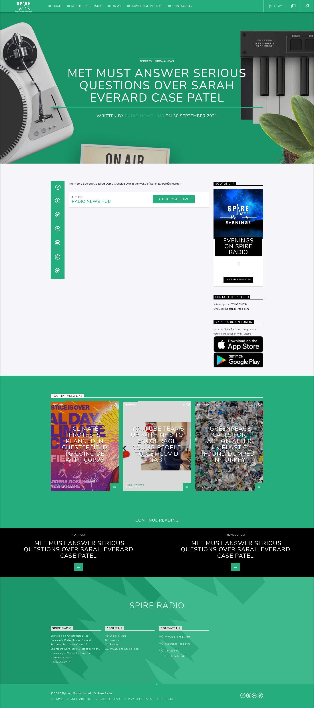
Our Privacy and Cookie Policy (122, 649)
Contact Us (182, 6)
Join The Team (110, 699)
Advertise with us (148, 6)
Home (57, 6)
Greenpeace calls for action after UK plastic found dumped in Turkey (229, 444)
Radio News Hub (144, 116)
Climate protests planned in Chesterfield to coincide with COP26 (84, 444)
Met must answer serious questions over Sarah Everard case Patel (78, 549)
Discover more (59, 662)
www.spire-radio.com (177, 637)
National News (164, 61)
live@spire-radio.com (236, 309)
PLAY (277, 6)
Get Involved (112, 640)
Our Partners (112, 644)
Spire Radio (59, 484)
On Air (117, 6)
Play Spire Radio (140, 699)
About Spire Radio (87, 6)
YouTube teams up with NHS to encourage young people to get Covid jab (157, 444)
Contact (167, 699)
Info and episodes (238, 279)
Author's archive (173, 199)
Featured (146, 61)
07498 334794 (239, 304)
